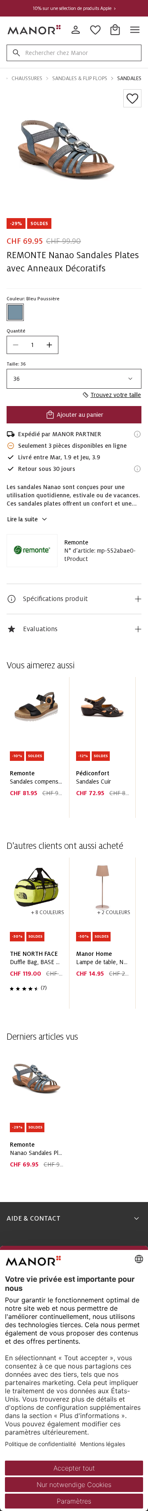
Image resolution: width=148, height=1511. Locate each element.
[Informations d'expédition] (137, 434)
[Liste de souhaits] (132, 98)
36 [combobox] (17, 378)
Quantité (16, 330)
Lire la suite (22, 519)
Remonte (76, 542)
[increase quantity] (49, 345)
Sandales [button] (129, 78)
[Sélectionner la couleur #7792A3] (15, 312)
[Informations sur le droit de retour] (137, 469)
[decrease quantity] (15, 345)
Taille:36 (16, 363)
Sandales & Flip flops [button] (79, 78)
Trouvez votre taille (115, 395)
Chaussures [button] (27, 78)
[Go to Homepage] (34, 29)
